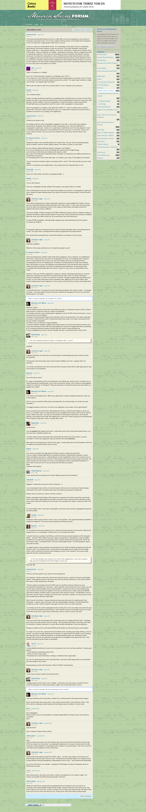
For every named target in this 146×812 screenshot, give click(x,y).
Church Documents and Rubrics (107, 71)
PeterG (28, 449)
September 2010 (35, 708)
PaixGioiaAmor (36, 471)
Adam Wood (35, 334)
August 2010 (40, 34)
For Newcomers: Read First (106, 82)
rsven (28, 770)
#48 (64, 107)
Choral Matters (102, 68)
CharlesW (29, 169)
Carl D (33, 643)
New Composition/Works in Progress (105, 123)
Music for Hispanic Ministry (105, 132)
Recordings (100, 130)
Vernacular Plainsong (104, 107)
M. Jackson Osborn (33, 138)
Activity (36, 24)
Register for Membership (108, 46)
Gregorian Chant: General (82, 30)
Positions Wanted (102, 144)
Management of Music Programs (107, 63)
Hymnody (100, 88)
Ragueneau (35, 423)
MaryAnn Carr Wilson (38, 303)
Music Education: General (105, 138)
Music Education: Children (105, 135)
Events (99, 79)
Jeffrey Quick (31, 736)
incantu (33, 515)
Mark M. (34, 526)
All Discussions (102, 54)
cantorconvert (31, 34)
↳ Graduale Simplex (104, 101)
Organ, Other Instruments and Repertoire (106, 116)
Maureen (29, 373)
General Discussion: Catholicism (107, 147)
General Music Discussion (105, 57)
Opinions (100, 158)
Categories (100, 52)
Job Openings (101, 60)
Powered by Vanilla (30, 810)
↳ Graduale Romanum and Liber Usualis (108, 95)
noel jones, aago (37, 199)
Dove (28, 708)
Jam (32, 68)
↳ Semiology (102, 104)
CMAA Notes (101, 76)
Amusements (101, 152)
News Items (101, 141)
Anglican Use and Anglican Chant (107, 109)
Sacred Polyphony (103, 85)
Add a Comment (85, 796)
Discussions (29, 24)
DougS (28, 90)
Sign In (41, 24)
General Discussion (103, 155)
